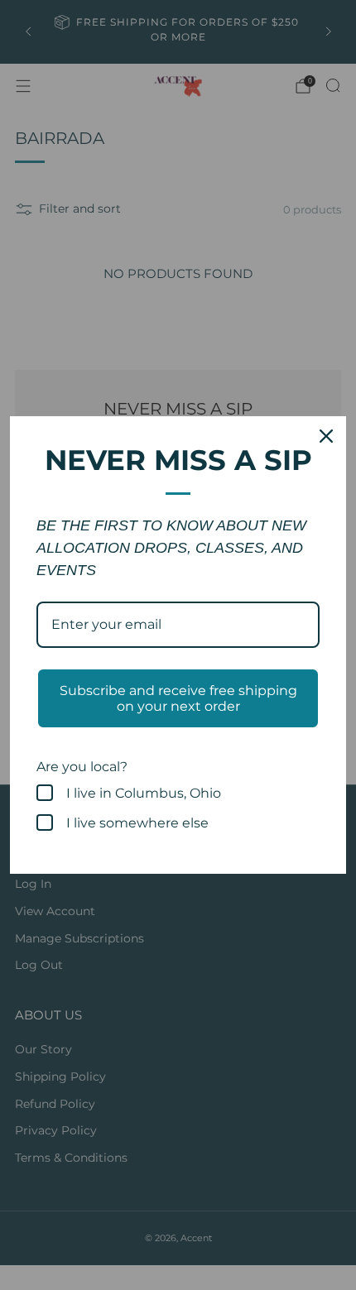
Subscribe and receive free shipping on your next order (178, 698)
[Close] (326, 436)
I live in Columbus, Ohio (143, 793)
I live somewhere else (137, 823)
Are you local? (81, 766)
